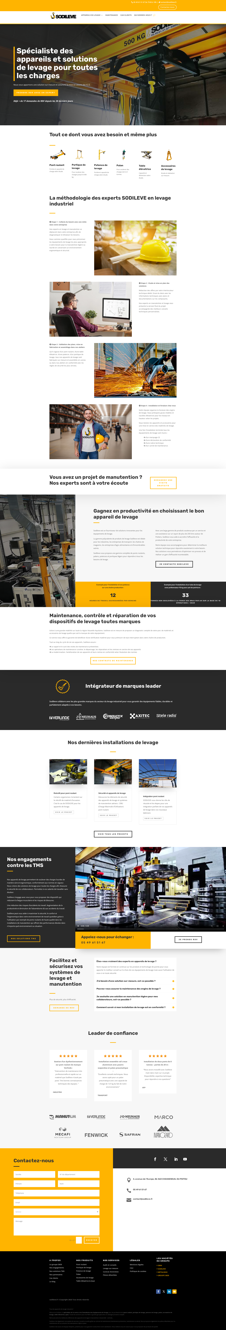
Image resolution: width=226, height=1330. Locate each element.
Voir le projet (63, 812)
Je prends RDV (188, 940)
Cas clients (126, 15)
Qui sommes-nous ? (143, 15)
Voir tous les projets (113, 834)
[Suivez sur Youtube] (185, 1159)
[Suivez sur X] (165, 1159)
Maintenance (111, 15)
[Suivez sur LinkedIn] (176, 1159)
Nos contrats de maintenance (113, 661)
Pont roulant (56, 165)
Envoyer (91, 1240)
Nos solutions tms (23, 939)
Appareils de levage (90, 15)
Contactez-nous (167, 7)
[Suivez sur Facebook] (155, 1159)
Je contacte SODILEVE (174, 564)
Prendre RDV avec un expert (36, 93)
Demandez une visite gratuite (163, 483)
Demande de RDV (64, 1008)
